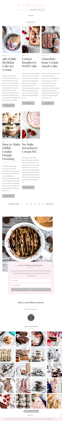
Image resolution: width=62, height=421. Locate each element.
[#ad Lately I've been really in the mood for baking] (7, 339)
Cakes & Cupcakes (46, 69)
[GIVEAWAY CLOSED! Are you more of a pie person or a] (23, 385)
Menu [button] (32, 15)
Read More (8, 105)
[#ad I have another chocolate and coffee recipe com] (23, 339)
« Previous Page (13, 204)
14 (31, 204)
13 (27, 204)
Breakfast (29, 69)
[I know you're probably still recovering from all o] (23, 354)
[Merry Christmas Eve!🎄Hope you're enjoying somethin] (38, 354)
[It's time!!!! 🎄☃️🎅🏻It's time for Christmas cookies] (23, 401)
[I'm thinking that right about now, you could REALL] (7, 354)
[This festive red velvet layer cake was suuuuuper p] (7, 401)
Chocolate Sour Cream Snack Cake (50, 62)
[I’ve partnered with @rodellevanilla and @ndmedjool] (38, 339)
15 (34, 204)
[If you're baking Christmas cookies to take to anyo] (38, 385)
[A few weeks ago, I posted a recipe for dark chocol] (7, 370)
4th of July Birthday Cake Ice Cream (9, 64)
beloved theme (42, 419)
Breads (24, 69)
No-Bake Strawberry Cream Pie (30, 147)
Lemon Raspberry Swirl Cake (29, 62)
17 (42, 204)
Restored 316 (50, 419)
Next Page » (50, 204)
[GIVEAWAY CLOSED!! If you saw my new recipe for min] (38, 370)
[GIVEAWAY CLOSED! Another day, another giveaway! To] (23, 370)
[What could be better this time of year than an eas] (7, 385)
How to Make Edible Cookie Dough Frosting (11, 151)
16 (38, 204)
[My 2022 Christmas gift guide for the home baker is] (38, 401)
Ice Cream (4, 73)
